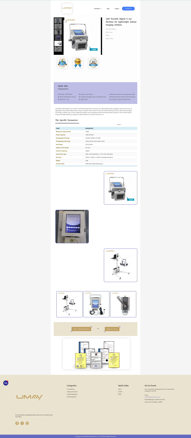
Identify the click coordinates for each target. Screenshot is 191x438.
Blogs (108, 8)
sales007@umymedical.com (152, 397)
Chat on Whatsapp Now (81, 329)
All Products (97, 8)
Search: (119, 124)
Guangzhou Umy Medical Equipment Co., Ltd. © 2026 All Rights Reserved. (95, 436)
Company (117, 8)
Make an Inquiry (112, 329)
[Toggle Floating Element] (5, 383)
